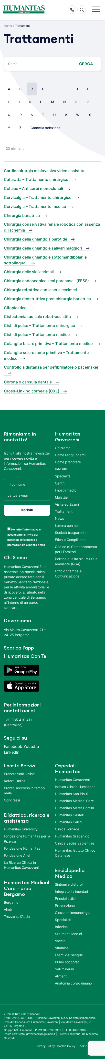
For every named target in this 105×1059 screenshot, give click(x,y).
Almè (8, 909)
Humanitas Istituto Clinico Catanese (75, 852)
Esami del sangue (69, 955)
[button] (96, 10)
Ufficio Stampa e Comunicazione (68, 573)
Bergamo (11, 902)
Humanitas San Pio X (71, 794)
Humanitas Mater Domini (74, 808)
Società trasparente (70, 532)
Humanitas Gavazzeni (72, 780)
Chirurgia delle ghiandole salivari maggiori (43, 248)
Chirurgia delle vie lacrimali (29, 271)
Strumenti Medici (68, 934)
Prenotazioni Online (19, 774)
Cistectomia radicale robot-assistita (37, 316)
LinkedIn (11, 752)
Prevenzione (65, 905)
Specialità (63, 476)
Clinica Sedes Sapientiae (74, 843)
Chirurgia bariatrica (22, 215)
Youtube (31, 746)
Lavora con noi (66, 525)
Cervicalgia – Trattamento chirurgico (38, 197)
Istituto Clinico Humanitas (75, 787)
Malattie (61, 497)
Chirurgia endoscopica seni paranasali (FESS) (46, 280)
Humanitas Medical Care (74, 801)
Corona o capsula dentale (28, 382)
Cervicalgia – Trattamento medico (35, 206)
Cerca (86, 63)
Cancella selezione (45, 128)
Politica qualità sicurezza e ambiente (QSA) (76, 561)
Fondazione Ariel (17, 855)
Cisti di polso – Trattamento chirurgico (39, 325)
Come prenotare (68, 462)
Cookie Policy (66, 1046)
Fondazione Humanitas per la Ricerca (27, 838)
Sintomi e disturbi (69, 884)
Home (8, 26)
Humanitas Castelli (69, 815)
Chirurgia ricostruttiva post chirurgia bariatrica (47, 298)
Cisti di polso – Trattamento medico (37, 334)
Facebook (13, 746)
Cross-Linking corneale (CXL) (31, 391)
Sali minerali (64, 969)
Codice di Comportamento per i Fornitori (76, 549)
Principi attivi (65, 898)
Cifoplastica (15, 307)
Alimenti (61, 976)
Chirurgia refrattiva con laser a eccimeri (40, 289)
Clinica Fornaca (67, 829)
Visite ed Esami (67, 504)
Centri (59, 483)
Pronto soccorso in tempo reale (24, 790)
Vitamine (62, 948)
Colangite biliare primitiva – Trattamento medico (48, 343)
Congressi (12, 800)
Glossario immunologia (72, 912)
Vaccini (60, 941)
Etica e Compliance (70, 540)
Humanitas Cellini (68, 822)
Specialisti (63, 920)
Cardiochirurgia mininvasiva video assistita (44, 170)
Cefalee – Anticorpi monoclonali (33, 188)
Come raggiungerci (70, 455)
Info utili (61, 469)
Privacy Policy (45, 1046)
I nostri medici (66, 490)
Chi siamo (62, 448)
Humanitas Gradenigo (72, 836)
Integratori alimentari (71, 891)
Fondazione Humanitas (22, 848)
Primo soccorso (67, 962)
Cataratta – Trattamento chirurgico (36, 179)
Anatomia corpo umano (73, 983)
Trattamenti (64, 511)
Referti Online (14, 781)
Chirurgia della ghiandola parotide (35, 239)
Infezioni (61, 927)
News (59, 518)
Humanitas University (21, 829)
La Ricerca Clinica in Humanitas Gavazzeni (21, 865)
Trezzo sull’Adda (17, 916)
